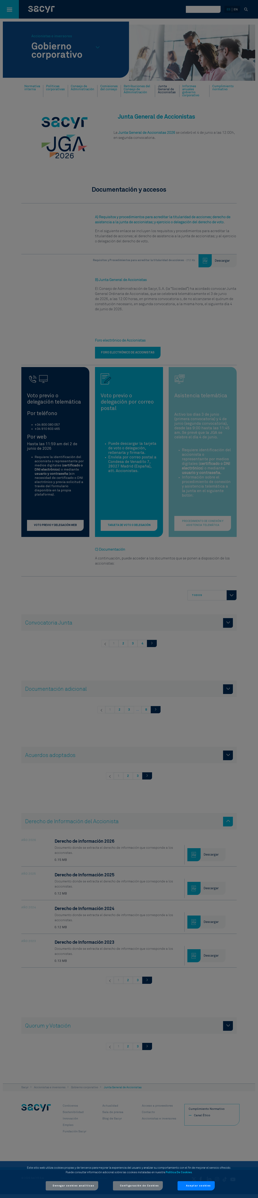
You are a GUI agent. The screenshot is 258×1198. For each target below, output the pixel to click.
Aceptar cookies (198, 1186)
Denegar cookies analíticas (73, 1186)
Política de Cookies (179, 1172)
